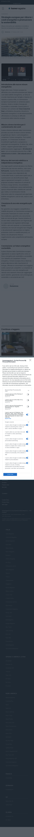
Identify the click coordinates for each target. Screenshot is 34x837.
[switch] (27, 394)
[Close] (30, 360)
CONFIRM (10, 474)
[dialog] (17, 418)
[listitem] (17, 390)
